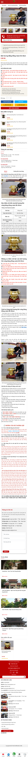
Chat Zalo (20, 101)
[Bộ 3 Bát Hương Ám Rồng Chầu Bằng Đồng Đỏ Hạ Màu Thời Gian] (3, 144)
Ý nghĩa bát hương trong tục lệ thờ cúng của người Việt (14, 45)
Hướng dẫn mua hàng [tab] (19, 171)
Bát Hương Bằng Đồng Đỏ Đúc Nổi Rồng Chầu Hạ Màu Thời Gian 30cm (17, 136)
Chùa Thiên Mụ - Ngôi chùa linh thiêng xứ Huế (11, 609)
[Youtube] (16, 672)
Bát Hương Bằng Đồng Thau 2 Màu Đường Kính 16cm (16, 122)
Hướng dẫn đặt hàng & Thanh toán (9, 722)
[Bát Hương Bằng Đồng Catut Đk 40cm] (7, 645)
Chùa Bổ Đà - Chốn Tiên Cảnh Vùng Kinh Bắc (11, 571)
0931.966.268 (16, 703)
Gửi (24, 40)
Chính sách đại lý (5, 728)
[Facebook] (10, 672)
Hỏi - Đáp (3, 726)
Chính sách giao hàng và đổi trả (8, 724)
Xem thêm (5, 576)
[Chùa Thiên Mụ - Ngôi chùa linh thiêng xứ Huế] (14, 603)
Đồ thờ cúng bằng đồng (13, 5)
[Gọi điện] (14, 753)
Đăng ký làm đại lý (7, 731)
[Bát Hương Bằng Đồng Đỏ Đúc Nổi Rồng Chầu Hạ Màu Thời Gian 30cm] (3, 137)
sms (25, 756)
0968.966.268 (9, 528)
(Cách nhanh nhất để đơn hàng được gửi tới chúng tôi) (14, 108)
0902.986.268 (16, 717)
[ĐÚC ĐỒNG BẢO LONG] (14, 1)
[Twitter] (13, 672)
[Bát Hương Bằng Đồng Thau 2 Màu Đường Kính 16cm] (3, 123)
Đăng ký (6, 551)
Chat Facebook (7, 101)
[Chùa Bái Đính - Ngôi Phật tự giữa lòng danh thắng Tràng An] (14, 622)
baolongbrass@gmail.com (11, 530)
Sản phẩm (4, 5)
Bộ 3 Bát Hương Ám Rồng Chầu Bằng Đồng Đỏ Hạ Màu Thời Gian (17, 143)
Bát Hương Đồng (22, 5)
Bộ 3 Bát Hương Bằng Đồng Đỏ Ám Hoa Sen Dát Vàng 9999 (16, 129)
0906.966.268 (16, 710)
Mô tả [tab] (5, 171)
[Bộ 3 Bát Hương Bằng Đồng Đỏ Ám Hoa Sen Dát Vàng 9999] (3, 130)
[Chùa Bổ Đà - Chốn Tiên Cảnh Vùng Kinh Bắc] (14, 564)
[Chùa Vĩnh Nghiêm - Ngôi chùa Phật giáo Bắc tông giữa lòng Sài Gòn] (14, 583)
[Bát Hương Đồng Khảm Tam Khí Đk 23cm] (3, 116)
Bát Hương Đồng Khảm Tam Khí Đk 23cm (15, 114)
